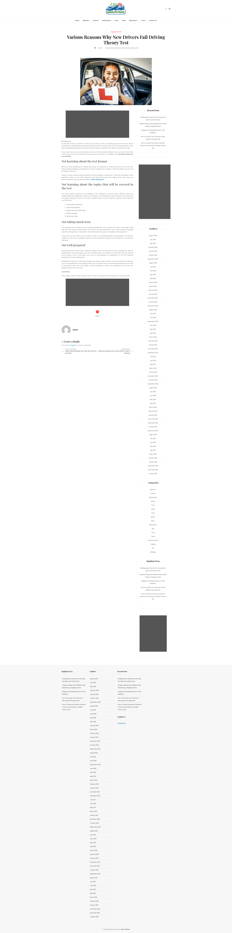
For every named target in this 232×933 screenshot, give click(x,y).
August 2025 (153, 263)
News (153, 521)
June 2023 (153, 317)
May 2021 (153, 364)
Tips (153, 529)
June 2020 (153, 395)
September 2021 (153, 353)
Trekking (153, 544)
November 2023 (153, 298)
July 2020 (153, 392)
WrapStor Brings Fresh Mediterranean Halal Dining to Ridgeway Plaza (153, 125)
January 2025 (153, 282)
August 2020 (153, 388)
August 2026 (153, 235)
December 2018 (153, 466)
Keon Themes (126, 929)
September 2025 (153, 259)
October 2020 (153, 380)
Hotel (124, 20)
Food (116, 20)
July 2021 (153, 356)
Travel (143, 20)
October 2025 (153, 255)
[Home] (95, 48)
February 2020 (152, 411)
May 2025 (153, 275)
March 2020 (153, 407)
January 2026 (153, 251)
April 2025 (153, 278)
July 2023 (153, 314)
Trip (153, 548)
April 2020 (153, 403)
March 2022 (153, 337)
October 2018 (153, 474)
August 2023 (153, 310)
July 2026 (153, 239)
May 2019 (153, 446)
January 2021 (153, 372)
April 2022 (153, 333)
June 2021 (153, 360)
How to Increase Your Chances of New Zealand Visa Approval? (153, 138)
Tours (153, 532)
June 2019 (153, 442)
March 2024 (153, 286)
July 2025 (153, 267)
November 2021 (153, 349)
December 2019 (153, 419)
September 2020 (153, 384)
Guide (153, 509)
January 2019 (153, 462)
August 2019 (153, 435)
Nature (153, 517)
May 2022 (153, 329)
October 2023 (153, 302)
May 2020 (153, 399)
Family (153, 501)
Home (77, 20)
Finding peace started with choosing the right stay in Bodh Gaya (153, 118)
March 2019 (152, 454)
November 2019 (153, 423)
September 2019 (153, 431)
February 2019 (153, 458)
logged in (74, 345)
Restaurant (133, 20)
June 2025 (153, 271)
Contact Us (153, 20)
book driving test (98, 179)
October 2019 (153, 427)
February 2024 (152, 290)
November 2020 (153, 376)
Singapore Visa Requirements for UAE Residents (153, 131)
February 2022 (152, 341)
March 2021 (152, 368)
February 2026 (152, 247)
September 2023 (153, 306)
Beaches (86, 20)
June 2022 (153, 325)
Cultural (95, 20)
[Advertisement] (98, 124)
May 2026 (153, 243)
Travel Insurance (153, 540)
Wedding (153, 552)
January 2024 (153, 294)
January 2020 (153, 415)
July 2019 (153, 438)
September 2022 (153, 321)
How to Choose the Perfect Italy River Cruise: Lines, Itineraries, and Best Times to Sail (153, 145)
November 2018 (153, 470)
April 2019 (153, 450)
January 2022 (153, 345)
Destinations (106, 20)
